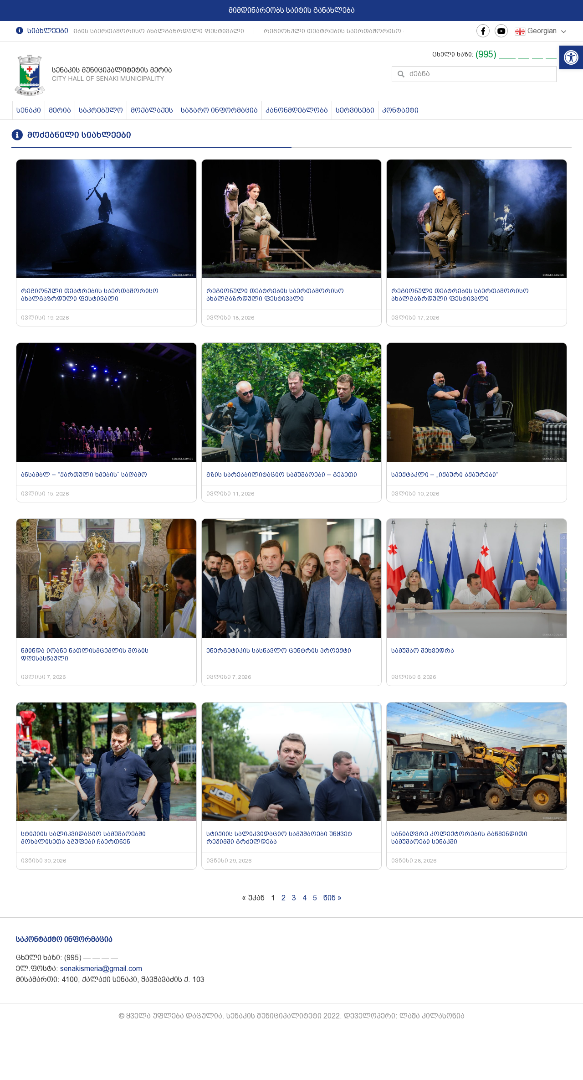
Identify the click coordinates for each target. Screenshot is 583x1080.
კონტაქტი (400, 110)
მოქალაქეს (152, 110)
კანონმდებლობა (297, 110)
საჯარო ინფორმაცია (219, 110)
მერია (60, 110)
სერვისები (355, 110)
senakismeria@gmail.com (101, 968)
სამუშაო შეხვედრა (422, 650)
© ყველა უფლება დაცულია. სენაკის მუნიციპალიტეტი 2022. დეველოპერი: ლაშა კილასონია (291, 1016)
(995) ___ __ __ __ (516, 54)
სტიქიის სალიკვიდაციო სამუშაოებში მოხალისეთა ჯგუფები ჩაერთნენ (83, 837)
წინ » (332, 898)
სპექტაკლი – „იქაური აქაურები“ (444, 474)
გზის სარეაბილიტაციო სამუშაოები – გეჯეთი (281, 474)
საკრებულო (101, 110)
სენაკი (28, 110)
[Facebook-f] (483, 30)
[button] (571, 57)
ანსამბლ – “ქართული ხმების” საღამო (84, 474)
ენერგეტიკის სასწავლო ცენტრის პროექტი (278, 650)
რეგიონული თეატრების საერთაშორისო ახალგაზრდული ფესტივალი (369, 31)
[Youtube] (501, 30)
